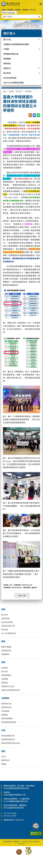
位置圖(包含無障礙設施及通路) (16, 44)
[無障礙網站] (36, 833)
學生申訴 (4, 671)
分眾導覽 (17, 10)
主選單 (11, 91)
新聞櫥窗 (7, 58)
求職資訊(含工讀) (7, 686)
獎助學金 (4, 682)
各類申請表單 (6, 650)
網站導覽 (10, 10)
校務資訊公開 (6, 707)
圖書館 (3, 764)
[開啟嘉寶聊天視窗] (28, 851)
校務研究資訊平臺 (8, 626)
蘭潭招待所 (5, 760)
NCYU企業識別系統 (8, 633)
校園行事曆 (5, 618)
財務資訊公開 (6, 703)
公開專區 (5, 698)
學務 (3, 662)
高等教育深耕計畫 (10, 54)
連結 (3, 751)
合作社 (3, 756)
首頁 (4, 91)
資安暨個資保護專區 (8, 722)
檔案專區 (4, 715)
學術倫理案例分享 (8, 735)
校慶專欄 (4, 679)
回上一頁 (22, 595)
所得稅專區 (5, 711)
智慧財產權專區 (7, 718)
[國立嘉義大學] (10, 4)
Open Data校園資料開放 (13, 82)
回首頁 (4, 10)
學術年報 (4, 629)
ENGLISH (32, 10)
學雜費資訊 (5, 654)
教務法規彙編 (6, 647)
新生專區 (4, 668)
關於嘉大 (19, 91)
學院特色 (7, 63)
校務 (3, 609)
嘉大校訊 (4, 614)
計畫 (3, 730)
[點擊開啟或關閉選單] (41, 4)
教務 (3, 641)
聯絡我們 (25, 10)
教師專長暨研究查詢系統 (10, 743)
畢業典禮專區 (6, 675)
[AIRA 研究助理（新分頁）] (19, 852)
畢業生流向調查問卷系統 (10, 690)
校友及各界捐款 (9, 77)
